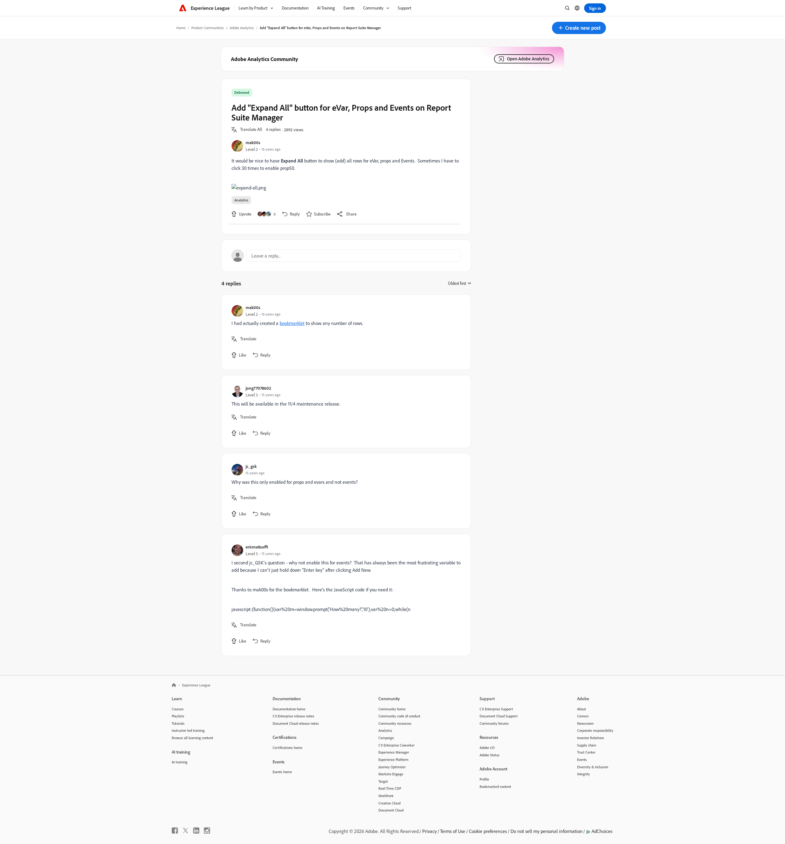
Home (181, 27)
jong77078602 (258, 388)
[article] (344, 332)
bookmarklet (292, 323)
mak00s (253, 142)
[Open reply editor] (346, 256)
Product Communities (207, 27)
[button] (579, 28)
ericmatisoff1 (257, 546)
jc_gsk (251, 466)
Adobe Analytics (242, 27)
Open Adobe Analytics (528, 59)
